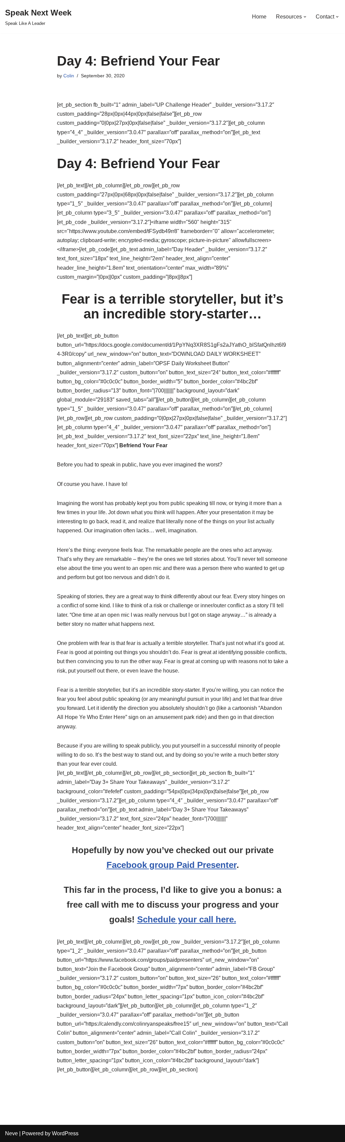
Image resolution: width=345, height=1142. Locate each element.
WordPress (65, 1133)
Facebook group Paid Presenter (171, 865)
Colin (68, 75)
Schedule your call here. (186, 919)
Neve (11, 1133)
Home (259, 17)
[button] (305, 16)
